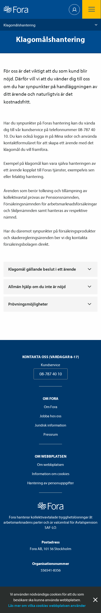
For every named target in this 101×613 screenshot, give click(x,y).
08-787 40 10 (50, 374)
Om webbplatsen (50, 464)
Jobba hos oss (50, 416)
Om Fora (50, 406)
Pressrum (50, 434)
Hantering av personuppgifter (50, 482)
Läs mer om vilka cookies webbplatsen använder (47, 605)
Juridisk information (50, 425)
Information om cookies (50, 473)
